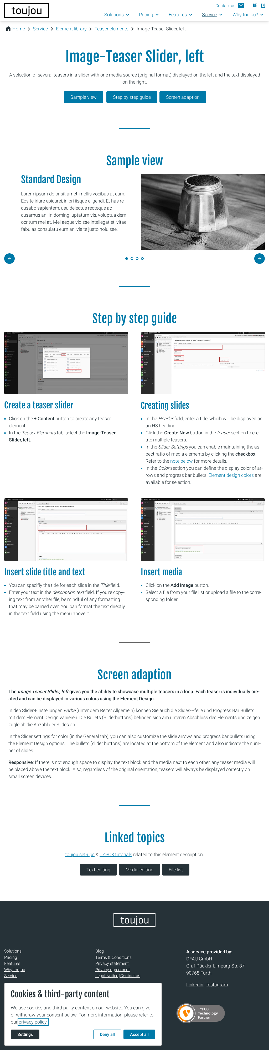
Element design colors (231, 475)
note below (181, 461)
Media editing (139, 869)
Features (12, 963)
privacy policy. (33, 1022)
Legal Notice (106, 975)
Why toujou (14, 969)
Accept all (139, 1034)
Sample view (83, 97)
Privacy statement (112, 963)
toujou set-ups (80, 854)
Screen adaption (183, 97)
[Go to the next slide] (259, 258)
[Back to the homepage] (26, 10)
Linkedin (194, 984)
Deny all (107, 1034)
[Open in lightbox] (203, 363)
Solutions (13, 951)
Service (40, 28)
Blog (99, 951)
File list (176, 869)
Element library (71, 28)
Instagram (217, 984)
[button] (230, 5)
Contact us (130, 975)
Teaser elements (111, 28)
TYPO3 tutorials (116, 854)
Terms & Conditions (113, 957)
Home (18, 28)
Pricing (10, 957)
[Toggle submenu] (128, 15)
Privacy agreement (112, 969)
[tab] (132, 258)
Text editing (98, 869)
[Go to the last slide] (9, 258)
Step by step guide (132, 97)
